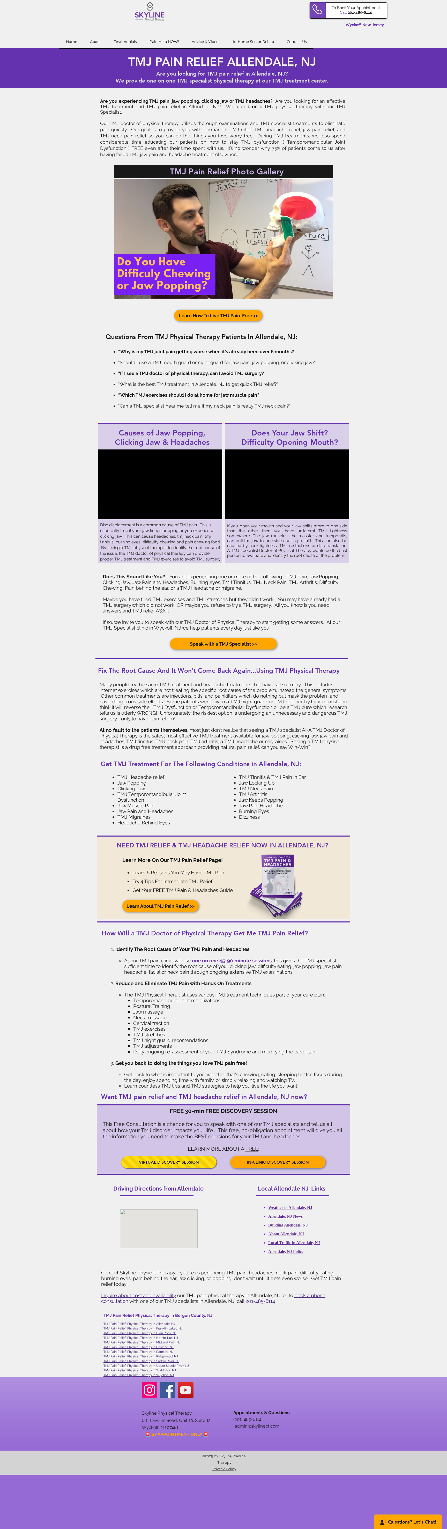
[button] (223, 239)
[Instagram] (149, 1390)
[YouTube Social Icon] (185, 1390)
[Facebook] (167, 1390)
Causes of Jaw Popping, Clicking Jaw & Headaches (162, 437)
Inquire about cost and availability (138, 1295)
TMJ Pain (110, 1375)
